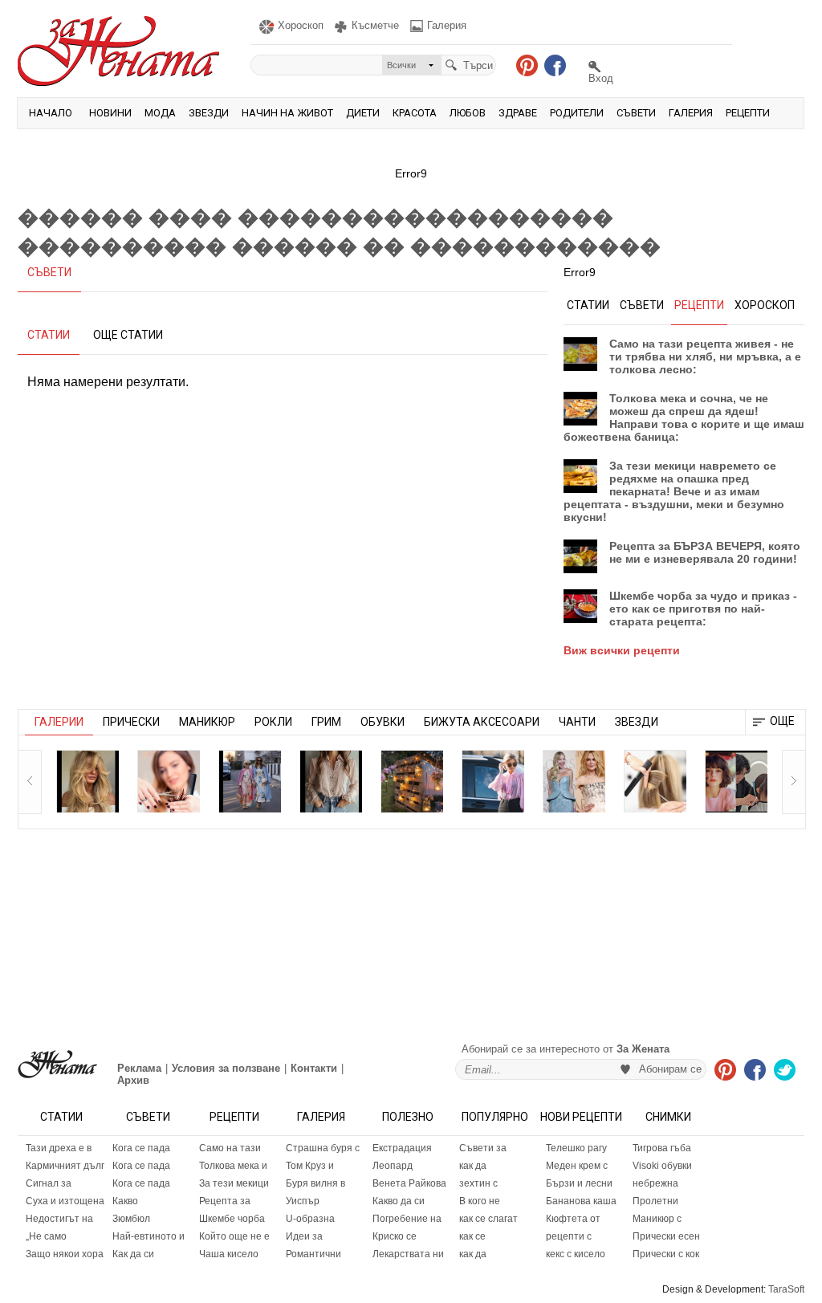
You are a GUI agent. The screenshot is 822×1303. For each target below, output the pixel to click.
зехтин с (478, 1183)
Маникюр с (657, 1218)
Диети (363, 113)
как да (472, 1165)
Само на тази (230, 1148)
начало (50, 113)
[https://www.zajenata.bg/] (57, 1064)
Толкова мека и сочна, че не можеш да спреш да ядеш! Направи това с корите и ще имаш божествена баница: (684, 417)
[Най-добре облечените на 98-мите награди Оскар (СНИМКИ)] (574, 781)
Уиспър (302, 1201)
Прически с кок (666, 1254)
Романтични (313, 1254)
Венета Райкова (409, 1183)
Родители (577, 113)
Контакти (314, 1068)
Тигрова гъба (662, 1148)
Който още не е (234, 1236)
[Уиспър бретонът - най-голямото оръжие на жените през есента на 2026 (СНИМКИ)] (87, 781)
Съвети (636, 113)
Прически (131, 721)
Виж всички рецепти (622, 650)
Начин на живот (287, 113)
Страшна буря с (323, 1148)
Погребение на (407, 1218)
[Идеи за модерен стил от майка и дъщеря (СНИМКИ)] (249, 781)
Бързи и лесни (579, 1183)
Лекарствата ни (408, 1254)
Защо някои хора (65, 1254)
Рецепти (748, 113)
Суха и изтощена (65, 1201)
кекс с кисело (575, 1254)
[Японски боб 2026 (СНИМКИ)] (736, 781)
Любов (468, 113)
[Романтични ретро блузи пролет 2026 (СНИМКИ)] (330, 781)
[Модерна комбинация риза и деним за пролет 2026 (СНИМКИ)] (493, 781)
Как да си (133, 1254)
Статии (61, 1116)
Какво (125, 1201)
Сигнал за (48, 1183)
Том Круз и (310, 1165)
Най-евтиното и (148, 1236)
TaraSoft (786, 1289)
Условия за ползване (226, 1068)
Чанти (577, 721)
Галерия (691, 113)
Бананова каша (581, 1201)
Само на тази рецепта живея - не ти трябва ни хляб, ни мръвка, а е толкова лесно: (705, 356)
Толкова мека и (233, 1165)
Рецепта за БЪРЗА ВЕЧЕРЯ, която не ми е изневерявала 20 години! (704, 552)
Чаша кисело (228, 1254)
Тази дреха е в (59, 1148)
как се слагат (488, 1218)
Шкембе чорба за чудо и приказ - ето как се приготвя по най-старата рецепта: (703, 608)
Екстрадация (402, 1148)
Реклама (139, 1068)
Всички (401, 65)
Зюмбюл (131, 1218)
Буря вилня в (315, 1183)
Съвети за (483, 1148)
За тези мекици (234, 1183)
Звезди (209, 113)
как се (472, 1236)
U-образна (310, 1218)
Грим (326, 721)
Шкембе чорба (232, 1218)
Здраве (517, 113)
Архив (133, 1080)
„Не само (46, 1236)
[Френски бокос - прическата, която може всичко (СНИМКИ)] (655, 781)
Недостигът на (59, 1218)
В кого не (479, 1201)
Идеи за (304, 1236)
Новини (110, 113)
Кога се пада (141, 1148)
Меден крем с (577, 1165)
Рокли (273, 721)
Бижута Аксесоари (481, 721)
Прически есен (666, 1236)
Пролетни (655, 1201)
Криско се (394, 1236)
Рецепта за (224, 1201)
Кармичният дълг (65, 1165)
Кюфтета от (573, 1218)
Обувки (382, 721)
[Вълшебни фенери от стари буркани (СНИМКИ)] (411, 781)
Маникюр (207, 721)
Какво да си (398, 1201)
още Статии (128, 334)
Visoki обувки (662, 1165)
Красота (415, 113)
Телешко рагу (576, 1148)
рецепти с (569, 1236)
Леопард (392, 1165)
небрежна (655, 1183)
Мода (160, 113)
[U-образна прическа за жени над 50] (168, 781)
